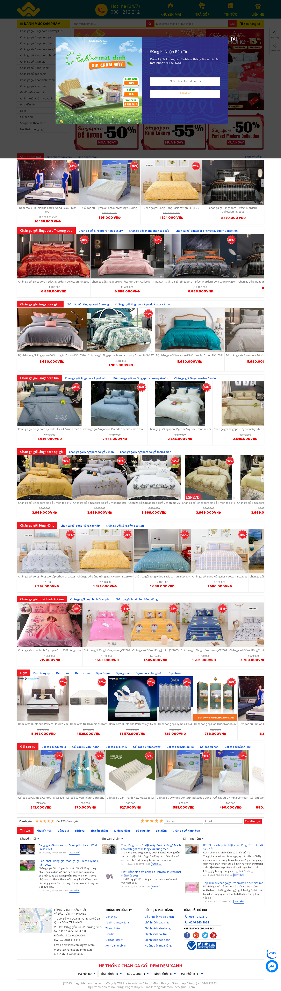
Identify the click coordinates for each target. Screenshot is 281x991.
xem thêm (74, 852)
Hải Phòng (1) (190, 974)
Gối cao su (27, 746)
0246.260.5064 (198, 922)
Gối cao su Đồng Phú (238, 747)
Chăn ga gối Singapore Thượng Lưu (46, 230)
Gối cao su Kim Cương (146, 747)
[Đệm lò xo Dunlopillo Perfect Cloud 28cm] (43, 698)
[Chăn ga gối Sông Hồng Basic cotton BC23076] (105, 551)
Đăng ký (185, 93)
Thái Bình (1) (109, 974)
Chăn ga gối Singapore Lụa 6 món (86, 378)
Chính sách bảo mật (157, 922)
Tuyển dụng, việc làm (118, 922)
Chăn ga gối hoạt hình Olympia (89, 599)
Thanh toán (113, 928)
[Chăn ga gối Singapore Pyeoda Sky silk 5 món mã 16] (245, 403)
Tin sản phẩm (99, 830)
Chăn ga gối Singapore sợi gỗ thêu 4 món (145, 452)
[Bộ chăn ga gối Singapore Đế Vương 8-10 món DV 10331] (189, 330)
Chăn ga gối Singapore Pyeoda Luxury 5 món (143, 304)
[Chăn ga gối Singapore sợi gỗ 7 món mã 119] (44, 477)
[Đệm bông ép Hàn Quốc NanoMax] (215, 698)
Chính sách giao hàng (158, 928)
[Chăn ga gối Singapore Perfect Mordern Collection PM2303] (127, 256)
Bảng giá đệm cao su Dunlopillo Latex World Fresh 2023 (69, 847)
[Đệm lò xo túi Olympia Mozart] (88, 698)
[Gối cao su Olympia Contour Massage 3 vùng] (184, 772)
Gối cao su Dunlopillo (180, 747)
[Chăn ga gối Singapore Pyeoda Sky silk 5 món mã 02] (179, 403)
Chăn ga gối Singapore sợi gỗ (41, 452)
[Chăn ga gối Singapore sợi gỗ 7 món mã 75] (154, 477)
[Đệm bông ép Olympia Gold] (175, 698)
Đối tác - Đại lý (114, 940)
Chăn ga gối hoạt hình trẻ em (42, 599)
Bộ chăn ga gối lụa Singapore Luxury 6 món (140, 378)
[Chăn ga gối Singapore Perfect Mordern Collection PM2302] (53, 256)
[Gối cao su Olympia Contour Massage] (41, 772)
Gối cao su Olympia (54, 747)
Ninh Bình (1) (163, 974)
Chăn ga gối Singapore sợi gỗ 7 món (91, 452)
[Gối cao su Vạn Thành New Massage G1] (130, 772)
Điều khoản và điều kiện (159, 917)
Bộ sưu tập (143, 830)
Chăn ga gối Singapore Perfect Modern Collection (206, 231)
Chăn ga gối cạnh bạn (186, 830)
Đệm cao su (82, 673)
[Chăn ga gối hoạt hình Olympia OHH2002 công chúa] (49, 625)
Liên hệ (110, 934)
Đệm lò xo (62, 673)
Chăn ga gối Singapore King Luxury (101, 231)
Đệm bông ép (41, 673)
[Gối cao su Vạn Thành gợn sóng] (85, 772)
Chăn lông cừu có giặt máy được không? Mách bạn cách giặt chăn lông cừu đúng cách (151, 847)
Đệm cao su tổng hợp (149, 673)
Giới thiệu (111, 917)
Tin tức (25, 830)
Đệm (23, 673)
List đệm (161, 830)
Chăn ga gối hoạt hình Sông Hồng (137, 599)
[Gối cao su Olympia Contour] (230, 772)
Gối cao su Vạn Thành (85, 747)
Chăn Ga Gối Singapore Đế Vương (88, 304)
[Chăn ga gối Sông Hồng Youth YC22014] (253, 625)
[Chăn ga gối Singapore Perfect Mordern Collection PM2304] (200, 256)
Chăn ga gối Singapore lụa (39, 378)
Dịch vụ (80, 830)
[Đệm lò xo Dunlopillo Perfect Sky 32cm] (132, 698)
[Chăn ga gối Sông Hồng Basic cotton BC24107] (162, 551)
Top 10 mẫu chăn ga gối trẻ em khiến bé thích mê (233, 883)
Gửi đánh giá (252, 821)
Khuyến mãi (44, 830)
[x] (234, 38)
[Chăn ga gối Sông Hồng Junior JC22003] (155, 625)
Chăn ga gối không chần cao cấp (149, 231)
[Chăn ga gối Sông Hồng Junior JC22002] (204, 625)
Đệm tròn (174, 673)
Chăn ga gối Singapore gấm (40, 304)
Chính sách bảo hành (157, 940)
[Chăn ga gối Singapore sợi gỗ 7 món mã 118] (208, 477)
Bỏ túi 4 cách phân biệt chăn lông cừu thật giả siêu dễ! (233, 847)
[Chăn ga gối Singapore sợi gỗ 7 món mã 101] (99, 477)
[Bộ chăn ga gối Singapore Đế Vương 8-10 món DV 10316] (52, 330)
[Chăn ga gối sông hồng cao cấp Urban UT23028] (46, 551)
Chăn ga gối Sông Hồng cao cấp (80, 525)
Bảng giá (63, 830)
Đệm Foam (103, 673)
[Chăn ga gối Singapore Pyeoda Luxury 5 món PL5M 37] (121, 330)
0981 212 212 (197, 917)
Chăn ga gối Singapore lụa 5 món (195, 378)
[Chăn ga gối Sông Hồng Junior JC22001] (107, 625)
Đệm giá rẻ (123, 673)
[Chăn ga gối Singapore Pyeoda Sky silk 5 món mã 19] (49, 403)
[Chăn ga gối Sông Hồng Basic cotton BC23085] (219, 551)
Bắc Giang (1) (136, 974)
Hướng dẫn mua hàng (158, 945)
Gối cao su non (209, 747)
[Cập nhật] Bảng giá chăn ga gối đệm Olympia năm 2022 (69, 862)
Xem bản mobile (115, 945)
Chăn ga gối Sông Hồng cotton (125, 525)
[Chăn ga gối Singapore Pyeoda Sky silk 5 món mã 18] (114, 403)
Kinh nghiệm (122, 830)
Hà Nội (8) (85, 974)
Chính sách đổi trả (156, 934)
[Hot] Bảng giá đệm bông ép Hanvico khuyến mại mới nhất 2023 (151, 873)
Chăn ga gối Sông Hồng (37, 525)
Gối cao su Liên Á (116, 747)
